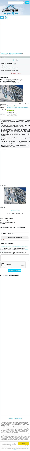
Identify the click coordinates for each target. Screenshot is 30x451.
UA (16, 13)
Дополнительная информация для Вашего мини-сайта (14, 246)
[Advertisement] (15, 36)
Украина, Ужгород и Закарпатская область (17, 107)
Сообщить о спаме (16, 73)
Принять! (23, 443)
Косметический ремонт (13, 105)
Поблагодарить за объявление (10, 70)
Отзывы (4, 65)
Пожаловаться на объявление (10, 68)
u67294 (9, 109)
